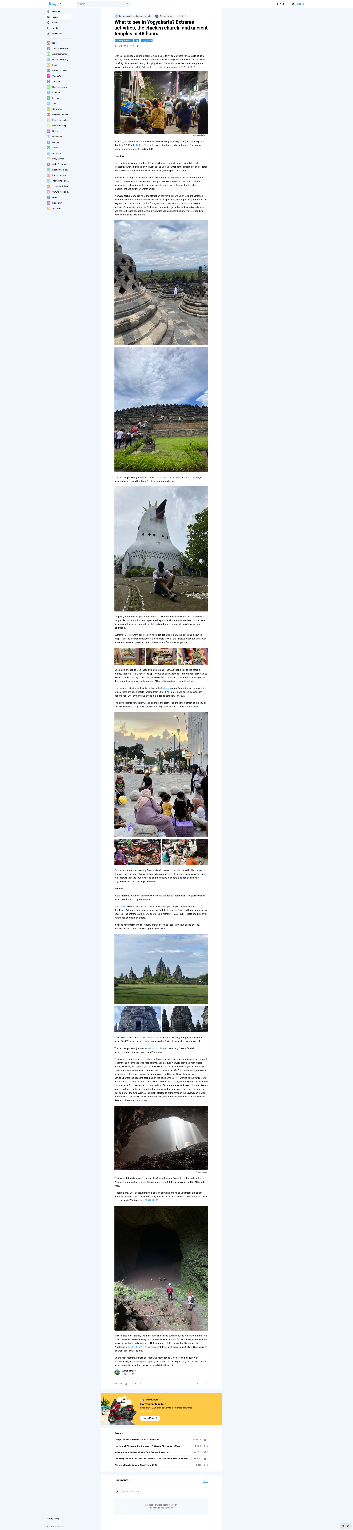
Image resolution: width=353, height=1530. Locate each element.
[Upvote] (197, 1383)
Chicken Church (161, 477)
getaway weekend (123, 40)
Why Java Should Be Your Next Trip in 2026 (135, 1465)
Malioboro (166, 688)
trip (136, 40)
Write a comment (131, 1491)
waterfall (175, 1339)
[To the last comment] (349, 1526)
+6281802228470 (137, 1347)
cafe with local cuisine (150, 1037)
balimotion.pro (146, 1411)
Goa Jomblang (157, 1048)
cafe (177, 870)
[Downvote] (205, 1383)
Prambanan (120, 906)
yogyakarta (146, 40)
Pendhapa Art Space (143, 1361)
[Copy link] (137, 46)
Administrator (129, 1371)
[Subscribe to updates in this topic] (205, 1480)
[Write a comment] (343, 1526)
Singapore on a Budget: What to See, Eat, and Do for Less (142, 1452)
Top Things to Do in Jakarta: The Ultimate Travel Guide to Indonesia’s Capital (151, 1458)
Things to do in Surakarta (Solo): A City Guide (136, 1439)
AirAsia (139, 145)
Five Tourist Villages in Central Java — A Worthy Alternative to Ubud (147, 1446)
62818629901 (152, 1200)
